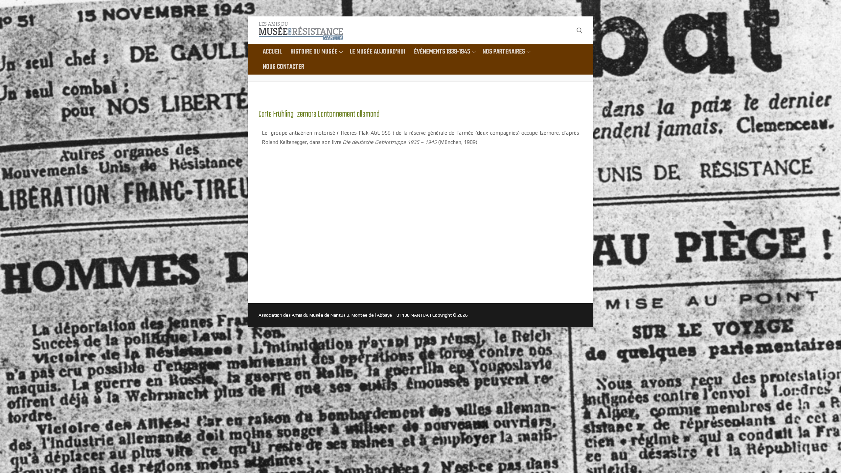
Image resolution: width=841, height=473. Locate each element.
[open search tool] (579, 31)
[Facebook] (566, 30)
